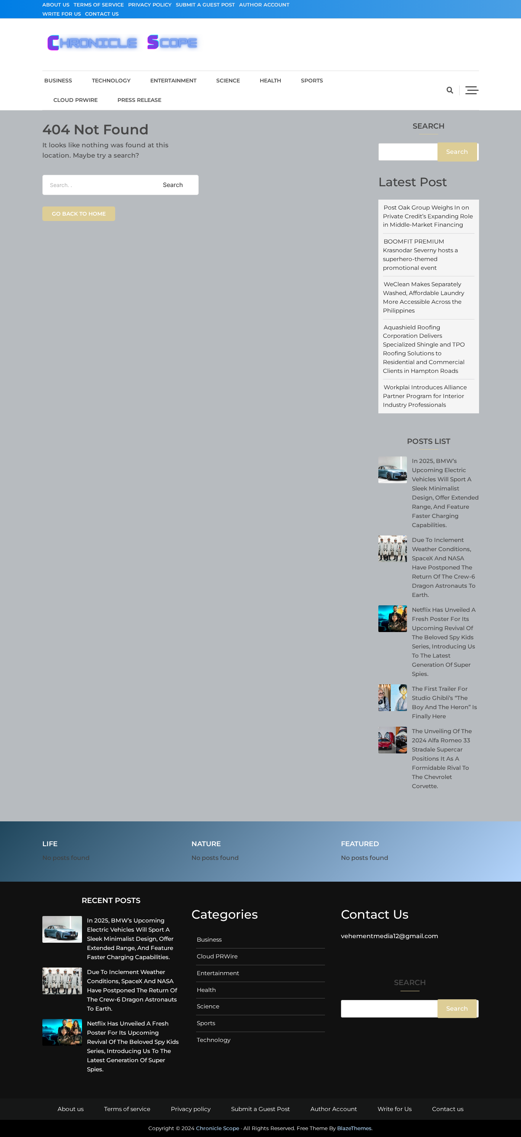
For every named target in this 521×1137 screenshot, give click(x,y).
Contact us (102, 14)
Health (270, 80)
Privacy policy (150, 5)
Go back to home (79, 213)
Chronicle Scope (217, 1128)
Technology (111, 80)
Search (429, 127)
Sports (312, 80)
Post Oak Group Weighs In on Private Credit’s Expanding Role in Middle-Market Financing (428, 216)
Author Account (264, 5)
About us (55, 5)
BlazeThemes (354, 1128)
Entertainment (173, 80)
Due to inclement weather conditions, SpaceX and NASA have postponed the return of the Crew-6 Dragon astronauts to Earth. (444, 567)
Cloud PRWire (75, 100)
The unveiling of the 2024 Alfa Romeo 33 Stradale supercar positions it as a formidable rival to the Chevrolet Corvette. (442, 758)
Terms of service (99, 5)
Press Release (139, 100)
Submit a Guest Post (205, 5)
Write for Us (61, 14)
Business (58, 80)
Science (228, 80)
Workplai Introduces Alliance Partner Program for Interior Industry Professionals (425, 396)
